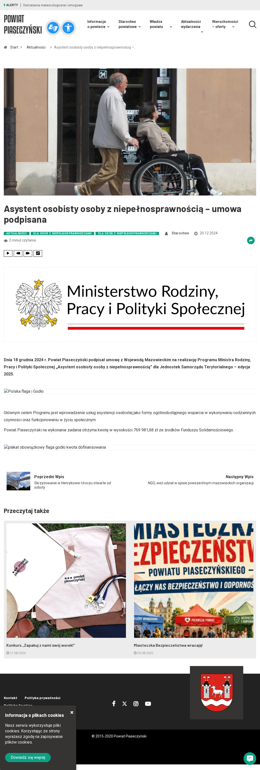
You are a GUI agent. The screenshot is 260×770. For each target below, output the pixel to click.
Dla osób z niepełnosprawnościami (62, 233)
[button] (249, 758)
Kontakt (10, 698)
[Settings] (38, 253)
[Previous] (18, 253)
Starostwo (180, 233)
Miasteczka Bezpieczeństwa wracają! (168, 645)
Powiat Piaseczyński (23, 24)
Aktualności (36, 47)
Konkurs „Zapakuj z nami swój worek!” (40, 645)
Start (14, 47)
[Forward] (28, 253)
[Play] (8, 253)
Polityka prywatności (42, 698)
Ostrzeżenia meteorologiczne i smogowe (53, 5)
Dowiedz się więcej (28, 757)
